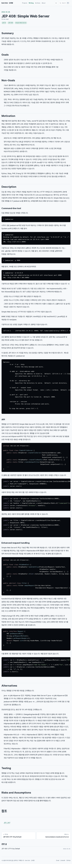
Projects (24, 3)
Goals (5, 54)
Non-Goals (8, 80)
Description (9, 186)
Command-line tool (11, 208)
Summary (8, 33)
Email (57, 860)
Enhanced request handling (16, 543)
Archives (37, 3)
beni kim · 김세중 (7, 3)
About (43, 3)
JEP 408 (10, 22)
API (3, 419)
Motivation (8, 115)
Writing (31, 3)
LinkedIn (62, 860)
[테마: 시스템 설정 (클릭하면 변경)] (56, 3)
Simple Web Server (20, 22)
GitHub (68, 860)
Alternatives (9, 685)
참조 (4, 811)
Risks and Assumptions (16, 792)
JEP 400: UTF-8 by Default (11, 849)
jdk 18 (4, 22)
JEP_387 (7, 823)
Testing (6, 768)
